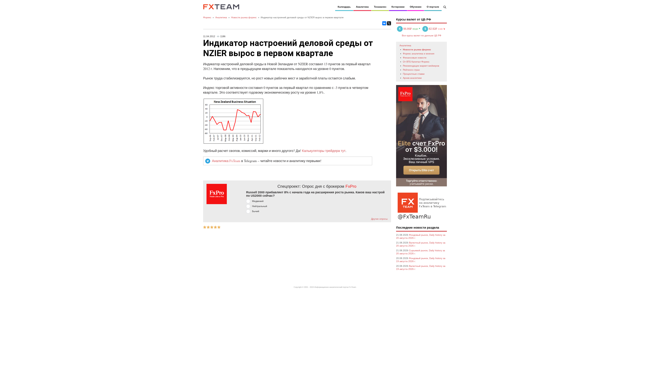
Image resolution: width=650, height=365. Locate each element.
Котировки (398, 6)
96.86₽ (405, 28)
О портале (433, 6)
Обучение (415, 6)
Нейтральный (259, 206)
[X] (389, 23)
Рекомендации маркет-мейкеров (421, 65)
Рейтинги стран (411, 69)
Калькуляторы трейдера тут (323, 150)
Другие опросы (379, 218)
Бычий (255, 211)
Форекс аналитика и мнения (418, 53)
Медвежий (258, 201)
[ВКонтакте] (384, 23)
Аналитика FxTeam (226, 161)
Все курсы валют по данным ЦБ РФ (421, 35)
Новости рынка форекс (417, 49)
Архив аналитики (412, 78)
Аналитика (362, 6)
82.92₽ (431, 28)
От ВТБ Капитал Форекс (416, 61)
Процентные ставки (414, 73)
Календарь (344, 6)
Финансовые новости (414, 57)
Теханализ (380, 6)
